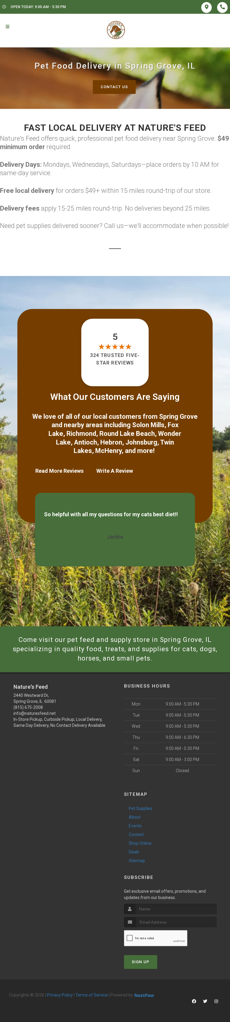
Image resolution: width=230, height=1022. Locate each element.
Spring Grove (178, 416)
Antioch (85, 442)
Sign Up (140, 962)
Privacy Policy (60, 995)
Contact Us (114, 87)
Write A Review (114, 471)
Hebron (111, 442)
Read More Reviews (59, 471)
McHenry (108, 450)
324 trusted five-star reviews (115, 358)
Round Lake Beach (127, 433)
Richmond (81, 433)
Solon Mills (148, 425)
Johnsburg (141, 442)
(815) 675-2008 (28, 707)
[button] (106, 582)
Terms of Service (91, 995)
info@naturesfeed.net (34, 713)
